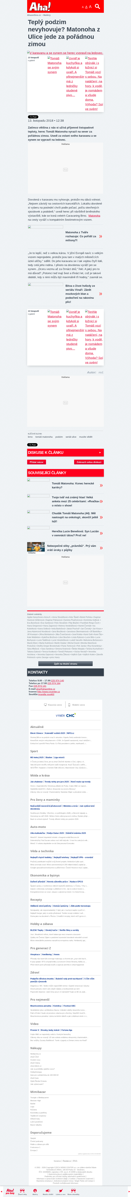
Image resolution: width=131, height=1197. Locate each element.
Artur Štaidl (74, 617)
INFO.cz (70, 733)
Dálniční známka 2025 (76, 833)
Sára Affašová (33, 649)
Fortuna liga (67, 1030)
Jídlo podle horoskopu (80, 906)
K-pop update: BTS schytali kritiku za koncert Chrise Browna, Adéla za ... (58, 962)
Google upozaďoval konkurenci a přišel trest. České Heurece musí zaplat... (59, 868)
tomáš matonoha (44, 437)
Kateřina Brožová (49, 637)
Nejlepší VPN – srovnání (82, 857)
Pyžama (33, 1110)
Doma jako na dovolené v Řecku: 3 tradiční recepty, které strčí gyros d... (58, 916)
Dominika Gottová (92, 620)
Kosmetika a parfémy (38, 1113)
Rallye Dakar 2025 (55, 833)
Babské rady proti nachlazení (69, 979)
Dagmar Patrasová (54, 620)
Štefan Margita (78, 649)
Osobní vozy (35, 1060)
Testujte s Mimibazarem (39, 1098)
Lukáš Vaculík (76, 640)
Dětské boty (35, 1119)
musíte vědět (85, 437)
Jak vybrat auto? (36, 1084)
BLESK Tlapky (37, 930)
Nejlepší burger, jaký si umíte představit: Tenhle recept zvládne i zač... (57, 913)
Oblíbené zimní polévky (41, 906)
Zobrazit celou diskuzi (89, 462)
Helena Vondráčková (67, 626)
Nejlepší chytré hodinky (41, 857)
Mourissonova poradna (41, 1006)
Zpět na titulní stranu (65, 663)
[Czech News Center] (71, 715)
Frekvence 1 (35, 1147)
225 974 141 (40, 686)
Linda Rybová (78, 637)
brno (30, 437)
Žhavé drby (22, 1194)
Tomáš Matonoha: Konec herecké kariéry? (73, 485)
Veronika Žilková (62, 654)
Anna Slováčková (60, 617)
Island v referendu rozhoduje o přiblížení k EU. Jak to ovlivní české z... (57, 889)
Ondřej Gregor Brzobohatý (48, 646)
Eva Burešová (33, 623)
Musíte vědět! (48, 1194)
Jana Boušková (58, 631)
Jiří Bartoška (95, 631)
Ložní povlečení (36, 1122)
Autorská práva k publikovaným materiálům (65, 1174)
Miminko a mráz (70, 806)
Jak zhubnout (36, 782)
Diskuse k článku (45, 452)
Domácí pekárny (61, 906)
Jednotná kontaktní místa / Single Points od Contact (73, 1181)
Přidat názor (36, 462)
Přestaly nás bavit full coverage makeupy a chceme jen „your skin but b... (58, 959)
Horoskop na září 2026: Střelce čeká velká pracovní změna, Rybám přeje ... (59, 816)
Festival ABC (70, 1006)
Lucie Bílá (89, 637)
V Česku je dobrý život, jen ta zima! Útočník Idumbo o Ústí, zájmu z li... (57, 762)
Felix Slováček (60, 623)
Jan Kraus (97, 629)
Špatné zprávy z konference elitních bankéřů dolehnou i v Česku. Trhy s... (59, 886)
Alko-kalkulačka (38, 833)
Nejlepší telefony (61, 857)
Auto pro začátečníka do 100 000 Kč (44, 1075)
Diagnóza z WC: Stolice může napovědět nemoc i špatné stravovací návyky (59, 986)
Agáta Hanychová (35, 617)
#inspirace (35, 954)
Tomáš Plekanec (65, 652)
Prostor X (34, 1030)
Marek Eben (32, 643)
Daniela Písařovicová (73, 620)
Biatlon (49, 757)
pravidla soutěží (46, 694)
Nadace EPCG (76, 882)
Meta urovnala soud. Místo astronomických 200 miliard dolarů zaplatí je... (58, 865)
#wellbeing (47, 954)
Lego (32, 1107)
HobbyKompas (36, 1072)
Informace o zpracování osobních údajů (52, 1179)
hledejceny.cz (35, 1054)
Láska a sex (61, 1194)
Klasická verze (54, 705)
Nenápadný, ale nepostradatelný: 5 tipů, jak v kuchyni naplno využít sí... (58, 910)
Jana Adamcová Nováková (38, 631)
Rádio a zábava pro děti (39, 1144)
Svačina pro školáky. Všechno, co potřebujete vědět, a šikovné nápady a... (59, 813)
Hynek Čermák (84, 626)
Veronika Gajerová (45, 654)
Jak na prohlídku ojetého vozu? (42, 1069)
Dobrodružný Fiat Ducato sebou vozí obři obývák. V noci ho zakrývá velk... (59, 840)
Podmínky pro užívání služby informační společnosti (65, 1176)
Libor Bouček (64, 637)
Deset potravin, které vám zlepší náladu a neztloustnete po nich (55, 989)
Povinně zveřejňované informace (65, 1183)
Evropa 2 (33, 1150)
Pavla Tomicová (68, 646)
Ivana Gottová (44, 629)
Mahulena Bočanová (93, 640)
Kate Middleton (33, 637)
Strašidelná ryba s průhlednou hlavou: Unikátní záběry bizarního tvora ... (58, 1010)
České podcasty (36, 1141)
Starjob (33, 1138)
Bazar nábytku (36, 1125)
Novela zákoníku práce (57, 882)
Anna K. (47, 617)
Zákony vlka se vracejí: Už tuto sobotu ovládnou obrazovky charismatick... (59, 1037)
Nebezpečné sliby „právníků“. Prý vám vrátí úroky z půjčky (71, 547)
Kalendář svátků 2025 (55, 733)
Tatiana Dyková (34, 652)
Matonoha (94, 215)
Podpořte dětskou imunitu (42, 979)
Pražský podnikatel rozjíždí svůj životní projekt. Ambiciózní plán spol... (57, 862)
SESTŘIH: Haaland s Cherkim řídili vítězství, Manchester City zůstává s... (59, 768)
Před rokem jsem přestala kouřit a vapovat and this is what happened (57, 965)
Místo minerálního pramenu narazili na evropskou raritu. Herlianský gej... (58, 940)
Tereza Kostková (49, 652)
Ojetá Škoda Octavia (38, 1081)
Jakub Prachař (73, 629)
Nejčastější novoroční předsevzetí (46, 806)
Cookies (72, 1179)
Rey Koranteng (94, 646)
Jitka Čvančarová (62, 634)
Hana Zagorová (50, 626)
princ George (42, 657)
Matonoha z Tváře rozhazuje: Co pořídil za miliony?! (81, 236)
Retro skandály (73, 1194)
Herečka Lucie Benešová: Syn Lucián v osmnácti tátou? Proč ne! (75, 533)
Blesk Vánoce (36, 733)
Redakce (67, 1161)
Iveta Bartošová (58, 629)
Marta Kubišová (46, 643)
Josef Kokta (77, 634)
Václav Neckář (80, 652)
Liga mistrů (59, 757)
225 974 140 (57, 680)
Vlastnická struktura (44, 1181)
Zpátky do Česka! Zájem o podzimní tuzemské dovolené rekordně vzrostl (58, 937)
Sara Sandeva (47, 649)
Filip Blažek (74, 623)
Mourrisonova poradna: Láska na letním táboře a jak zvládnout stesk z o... (59, 1016)
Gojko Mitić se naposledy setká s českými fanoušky (50, 1034)
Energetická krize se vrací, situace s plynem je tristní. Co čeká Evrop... (57, 892)
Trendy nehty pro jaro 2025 (57, 782)
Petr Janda (81, 646)
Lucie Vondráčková (60, 640)
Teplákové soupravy (38, 1116)
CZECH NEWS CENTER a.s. (65, 1167)
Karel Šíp (98, 634)
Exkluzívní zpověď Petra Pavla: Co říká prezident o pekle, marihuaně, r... (58, 743)
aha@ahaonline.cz (45, 689)
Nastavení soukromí (85, 1179)
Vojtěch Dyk (76, 654)
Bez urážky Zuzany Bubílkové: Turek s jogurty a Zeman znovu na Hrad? (58, 1040)
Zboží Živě (34, 1057)
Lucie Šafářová (43, 640)
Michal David (73, 643)
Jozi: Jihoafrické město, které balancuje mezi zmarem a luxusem (55, 934)
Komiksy (57, 1006)
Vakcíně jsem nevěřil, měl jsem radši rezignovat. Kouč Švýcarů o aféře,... (58, 765)
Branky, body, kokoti (50, 1030)
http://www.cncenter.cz (48, 691)
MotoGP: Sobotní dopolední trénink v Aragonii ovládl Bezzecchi (54, 837)
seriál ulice (71, 437)
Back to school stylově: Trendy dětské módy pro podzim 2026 (54, 819)
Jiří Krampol (32, 634)
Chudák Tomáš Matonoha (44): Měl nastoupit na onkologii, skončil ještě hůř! (75, 517)
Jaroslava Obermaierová (77, 631)
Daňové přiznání (38, 882)
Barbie (32, 1104)
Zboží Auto (34, 1078)
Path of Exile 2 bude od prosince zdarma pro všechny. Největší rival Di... (58, 1013)
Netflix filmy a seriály (69, 930)
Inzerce (57, 1161)
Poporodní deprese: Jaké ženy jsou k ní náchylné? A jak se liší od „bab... (58, 992)
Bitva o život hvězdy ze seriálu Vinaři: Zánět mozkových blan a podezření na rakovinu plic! (80, 293)
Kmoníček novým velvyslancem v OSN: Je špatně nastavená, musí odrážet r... (61, 740)
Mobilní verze (78, 705)
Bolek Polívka (86, 617)
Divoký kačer (52, 930)
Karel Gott (88, 634)
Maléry (35, 1194)
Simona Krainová (62, 649)
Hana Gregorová (34, 626)
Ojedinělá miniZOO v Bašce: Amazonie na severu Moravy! (53, 789)
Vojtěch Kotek (89, 654)
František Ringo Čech (89, 623)
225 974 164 (54, 683)
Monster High (35, 1101)
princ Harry (55, 657)
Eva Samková (47, 623)
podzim (59, 437)
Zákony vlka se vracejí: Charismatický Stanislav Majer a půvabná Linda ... (59, 792)
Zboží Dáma (35, 1063)
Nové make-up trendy (81, 782)
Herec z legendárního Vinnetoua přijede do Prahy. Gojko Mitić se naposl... (58, 786)
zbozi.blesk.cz (36, 1066)
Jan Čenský (86, 629)
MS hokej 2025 (37, 757)
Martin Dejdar (60, 643)
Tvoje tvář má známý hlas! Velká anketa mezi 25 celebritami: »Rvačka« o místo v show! (76, 501)
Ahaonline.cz (34, 15)
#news (57, 954)
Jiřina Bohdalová (46, 634)
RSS (75, 1161)
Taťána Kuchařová (94, 649)
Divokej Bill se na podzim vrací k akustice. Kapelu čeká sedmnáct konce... (59, 737)
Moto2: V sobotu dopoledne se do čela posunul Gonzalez (52, 843)
